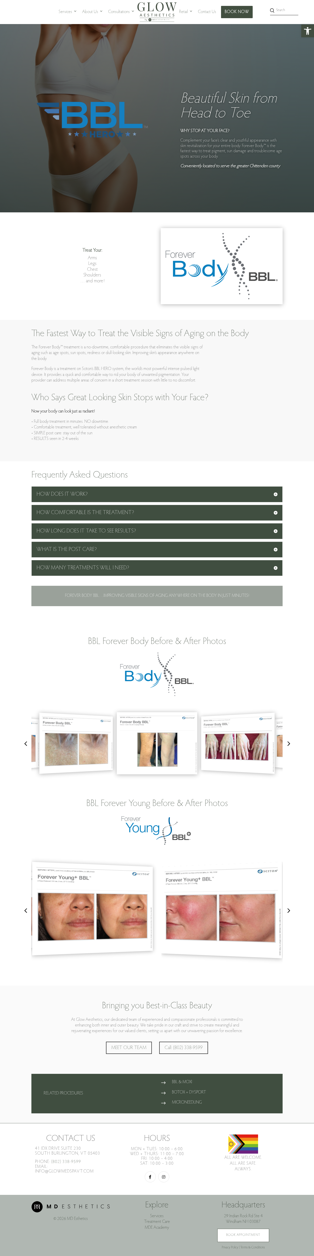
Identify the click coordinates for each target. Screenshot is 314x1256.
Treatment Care (157, 1222)
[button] (307, 31)
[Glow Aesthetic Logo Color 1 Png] (157, 12)
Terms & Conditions (252, 1247)
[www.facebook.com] (150, 1176)
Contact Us (207, 12)
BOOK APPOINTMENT (243, 1235)
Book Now (237, 12)
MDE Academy (157, 1228)
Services (65, 12)
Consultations (119, 12)
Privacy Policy (230, 1247)
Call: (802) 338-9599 (184, 1047)
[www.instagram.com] (163, 1176)
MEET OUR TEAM (128, 1047)
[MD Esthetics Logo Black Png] (70, 1211)
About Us (90, 12)
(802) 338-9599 (66, 1162)
